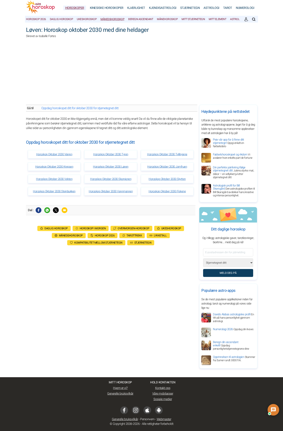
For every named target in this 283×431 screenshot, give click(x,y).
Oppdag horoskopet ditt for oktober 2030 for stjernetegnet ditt (79, 108)
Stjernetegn (190, 8)
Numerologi (245, 8)
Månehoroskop (167, 19)
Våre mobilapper (162, 393)
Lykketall (160, 236)
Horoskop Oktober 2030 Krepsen (54, 166)
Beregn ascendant (140, 19)
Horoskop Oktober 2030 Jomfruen (167, 166)
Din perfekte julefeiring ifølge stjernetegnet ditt (233, 172)
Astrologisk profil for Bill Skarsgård (234, 190)
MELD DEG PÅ (228, 273)
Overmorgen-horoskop (133, 228)
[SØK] (253, 19)
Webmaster (164, 419)
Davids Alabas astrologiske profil (233, 317)
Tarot (227, 8)
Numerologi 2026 (233, 329)
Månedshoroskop (112, 19)
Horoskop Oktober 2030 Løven (110, 166)
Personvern (147, 419)
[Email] (64, 210)
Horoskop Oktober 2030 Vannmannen (111, 191)
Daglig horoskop (61, 19)
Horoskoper (74, 8)
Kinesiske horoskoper (106, 8)
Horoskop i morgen (93, 228)
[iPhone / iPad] (147, 410)
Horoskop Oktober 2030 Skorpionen (110, 179)
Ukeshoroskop (87, 19)
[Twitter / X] (55, 210)
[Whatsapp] (47, 210)
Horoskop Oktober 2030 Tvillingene (167, 154)
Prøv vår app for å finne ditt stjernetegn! (228, 142)
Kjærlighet (136, 8)
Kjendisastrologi (162, 8)
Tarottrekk (134, 236)
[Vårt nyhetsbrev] (246, 19)
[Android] (159, 410)
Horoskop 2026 (36, 19)
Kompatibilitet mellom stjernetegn (98, 243)
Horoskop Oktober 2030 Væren (54, 154)
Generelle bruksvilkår (120, 393)
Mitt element (217, 19)
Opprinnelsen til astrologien (234, 359)
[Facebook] (38, 210)
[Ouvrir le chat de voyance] (273, 410)
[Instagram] (135, 410)
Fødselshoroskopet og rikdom (232, 156)
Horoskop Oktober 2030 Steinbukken (54, 191)
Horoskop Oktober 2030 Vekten (54, 179)
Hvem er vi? (120, 388)
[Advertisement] (141, 74)
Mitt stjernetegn (193, 19)
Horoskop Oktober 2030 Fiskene (167, 191)
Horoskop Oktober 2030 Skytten (167, 179)
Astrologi (211, 8)
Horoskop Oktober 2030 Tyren (110, 154)
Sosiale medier (162, 399)
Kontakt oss (162, 388)
